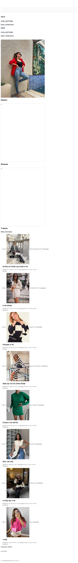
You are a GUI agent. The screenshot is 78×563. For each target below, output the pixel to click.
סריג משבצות (8, 344)
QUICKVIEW (46, 249)
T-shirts (4, 228)
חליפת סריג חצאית (10, 422)
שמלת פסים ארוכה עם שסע (14, 383)
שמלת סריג (7, 305)
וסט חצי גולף (8, 461)
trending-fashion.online (8, 560)
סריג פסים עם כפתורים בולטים (15, 266)
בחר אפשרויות (5, 310)
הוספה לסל (5, 271)
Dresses (4, 164)
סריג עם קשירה (9, 500)
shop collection (4, 551)
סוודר (5, 539)
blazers (4, 100)
